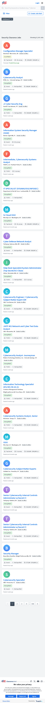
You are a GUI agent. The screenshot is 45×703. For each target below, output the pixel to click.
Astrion (5, 135)
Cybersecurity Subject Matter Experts (19, 468)
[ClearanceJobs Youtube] (38, 681)
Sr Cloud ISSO (9, 215)
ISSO (5, 442)
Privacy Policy (6, 701)
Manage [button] (11, 696)
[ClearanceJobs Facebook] (31, 681)
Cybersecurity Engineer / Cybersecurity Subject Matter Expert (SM (20, 298)
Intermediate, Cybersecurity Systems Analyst (19, 160)
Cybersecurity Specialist (14, 580)
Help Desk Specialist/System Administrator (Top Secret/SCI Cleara (22, 269)
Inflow (5, 273)
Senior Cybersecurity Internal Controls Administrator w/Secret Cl (20, 496)
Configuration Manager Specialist (18, 51)
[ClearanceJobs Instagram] (41, 681)
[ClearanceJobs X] (34, 681)
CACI (4, 302)
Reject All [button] (22, 696)
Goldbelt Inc (7, 471)
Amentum (6, 53)
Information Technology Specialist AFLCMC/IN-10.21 (18, 385)
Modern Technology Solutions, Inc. (13, 358)
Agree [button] (34, 696)
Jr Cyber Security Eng (12, 104)
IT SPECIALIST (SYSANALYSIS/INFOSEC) (20, 188)
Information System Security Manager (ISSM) (20, 131)
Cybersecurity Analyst (13, 77)
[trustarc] (39, 701)
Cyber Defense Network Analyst (17, 241)
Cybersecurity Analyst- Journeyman (19, 355)
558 (33, 604)
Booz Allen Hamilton (9, 556)
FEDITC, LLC (6, 165)
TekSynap (6, 244)
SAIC (4, 582)
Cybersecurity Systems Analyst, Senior (20, 416)
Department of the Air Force (11, 191)
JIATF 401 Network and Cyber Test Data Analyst (20, 327)
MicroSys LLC (7, 217)
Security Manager (11, 553)
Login (37, 3)
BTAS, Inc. (6, 80)
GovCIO (5, 106)
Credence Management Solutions (13, 389)
